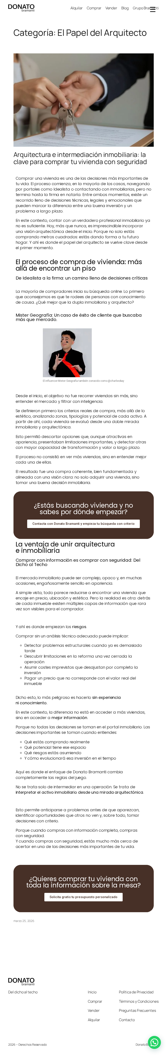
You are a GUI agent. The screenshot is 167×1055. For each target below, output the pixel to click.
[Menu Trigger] (153, 9)
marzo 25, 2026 (24, 921)
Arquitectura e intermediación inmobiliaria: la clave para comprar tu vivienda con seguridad (81, 158)
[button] (154, 1042)
